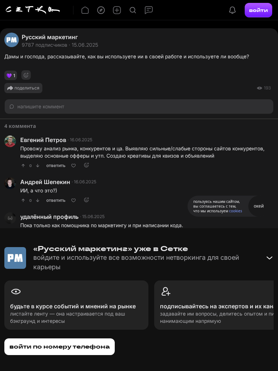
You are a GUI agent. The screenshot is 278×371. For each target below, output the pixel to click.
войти (258, 10)
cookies (235, 210)
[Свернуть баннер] (269, 258)
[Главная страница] (33, 10)
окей (259, 206)
